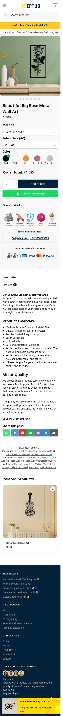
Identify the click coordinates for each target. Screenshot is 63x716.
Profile (6, 641)
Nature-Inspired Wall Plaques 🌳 (21, 579)
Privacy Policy (10, 619)
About (6, 610)
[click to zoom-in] (30, 66)
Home (5, 32)
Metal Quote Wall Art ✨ (16, 596)
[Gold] (26, 158)
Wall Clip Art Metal (19, 467)
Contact (7, 658)
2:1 (16, 450)
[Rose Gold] (37, 158)
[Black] (6, 158)
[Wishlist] (52, 488)
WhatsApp (23, 238)
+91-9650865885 (39, 238)
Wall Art (38, 463)
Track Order (9, 614)
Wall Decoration (48, 467)
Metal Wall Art (17, 460)
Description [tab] (10, 277)
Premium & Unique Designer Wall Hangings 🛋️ (39, 32)
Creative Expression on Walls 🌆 (20, 592)
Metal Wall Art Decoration (37, 460)
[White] (16, 158)
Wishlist (7, 645)
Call (14, 238)
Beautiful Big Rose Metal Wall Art (24, 457)
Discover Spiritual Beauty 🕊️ (18, 588)
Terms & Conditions (14, 627)
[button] (55, 6)
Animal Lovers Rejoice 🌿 (17, 583)
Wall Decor (34, 467)
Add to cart (38, 184)
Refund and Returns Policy (17, 623)
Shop (12, 32)
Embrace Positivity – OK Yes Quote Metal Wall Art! (37, 701)
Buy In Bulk (9, 654)
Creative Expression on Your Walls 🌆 (37, 450)
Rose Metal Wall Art (24, 463)
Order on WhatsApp (32, 193)
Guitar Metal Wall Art (17, 542)
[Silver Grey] (50, 158)
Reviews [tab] (9, 284)
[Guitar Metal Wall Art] (30, 511)
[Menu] (8, 5)
